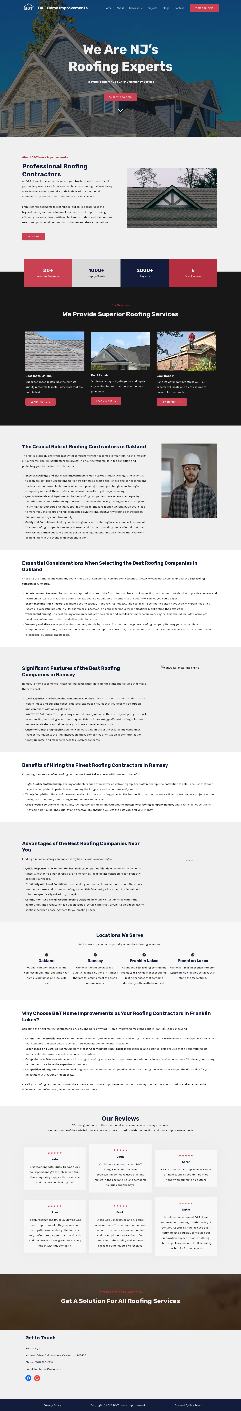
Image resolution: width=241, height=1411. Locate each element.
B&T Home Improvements (63, 8)
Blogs (165, 7)
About (120, 7)
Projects (152, 7)
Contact (179, 7)
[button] (140, 8)
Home (107, 7)
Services (134, 7)
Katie (186, 1209)
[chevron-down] (120, 110)
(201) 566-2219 (44, 1362)
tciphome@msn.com (47, 1369)
